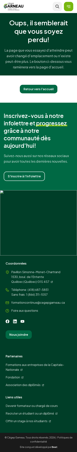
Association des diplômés (23, 385)
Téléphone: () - (30, 290)
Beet (54, 447)
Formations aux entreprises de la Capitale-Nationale (35, 367)
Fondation (13, 377)
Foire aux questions (24, 310)
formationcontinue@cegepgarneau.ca (38, 302)
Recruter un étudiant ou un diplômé (30, 413)
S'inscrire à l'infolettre (24, 176)
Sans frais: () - (29, 294)
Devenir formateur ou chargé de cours (32, 406)
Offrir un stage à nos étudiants (26, 421)
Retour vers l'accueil (39, 89)
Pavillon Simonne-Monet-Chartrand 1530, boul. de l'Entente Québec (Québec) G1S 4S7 (35, 277)
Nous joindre (18, 334)
